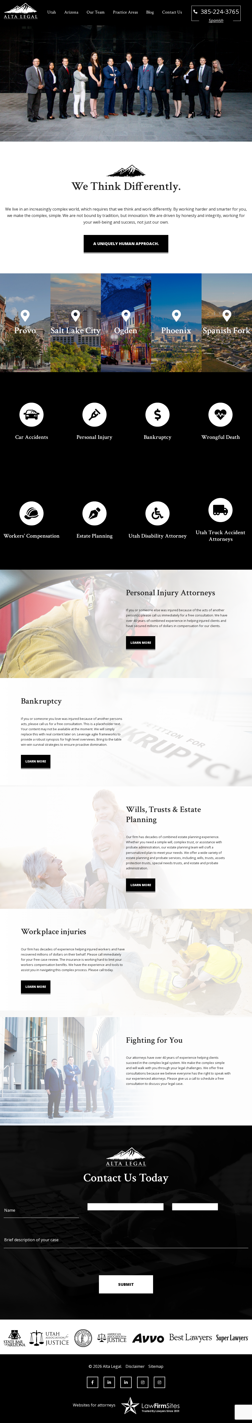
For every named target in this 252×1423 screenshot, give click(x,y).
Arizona (71, 12)
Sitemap (155, 1366)
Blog (150, 12)
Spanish (216, 20)
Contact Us (172, 12)
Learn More (140, 642)
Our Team (96, 12)
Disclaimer (135, 1366)
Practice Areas (125, 12)
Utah (51, 12)
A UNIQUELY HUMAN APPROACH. (126, 243)
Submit (126, 1284)
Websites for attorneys (94, 1405)
